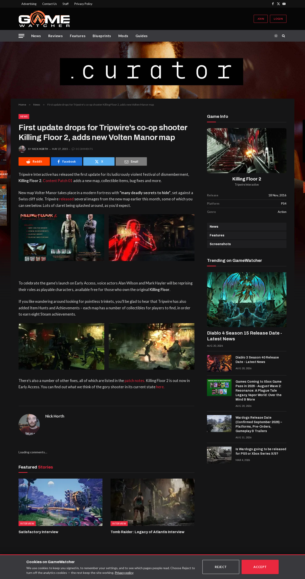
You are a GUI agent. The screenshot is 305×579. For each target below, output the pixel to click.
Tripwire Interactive (247, 184)
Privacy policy (124, 573)
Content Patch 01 (58, 180)
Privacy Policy (83, 4)
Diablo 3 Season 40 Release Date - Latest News (257, 360)
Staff (66, 4)
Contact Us (49, 4)
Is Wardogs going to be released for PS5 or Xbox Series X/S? (261, 451)
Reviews (55, 36)
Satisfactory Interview (38, 532)
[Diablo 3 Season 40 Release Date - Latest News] (219, 363)
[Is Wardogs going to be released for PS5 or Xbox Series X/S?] (219, 455)
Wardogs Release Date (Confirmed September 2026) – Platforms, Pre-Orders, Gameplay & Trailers (259, 424)
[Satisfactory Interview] (60, 502)
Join (260, 18)
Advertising (28, 4)
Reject (221, 567)
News (36, 36)
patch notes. (135, 380)
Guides (142, 36)
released (66, 199)
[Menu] (21, 36)
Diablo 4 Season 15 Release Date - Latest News (244, 336)
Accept (260, 567)
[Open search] (284, 35)
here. (160, 387)
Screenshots (220, 244)
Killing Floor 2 (246, 179)
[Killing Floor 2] (246, 150)
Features (78, 36)
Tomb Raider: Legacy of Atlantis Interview (147, 532)
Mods (123, 36)
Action (282, 212)
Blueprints (102, 36)
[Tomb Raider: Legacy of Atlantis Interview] (152, 502)
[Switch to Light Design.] (276, 36)
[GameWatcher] (44, 18)
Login (278, 18)
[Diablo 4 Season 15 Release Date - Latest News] (246, 299)
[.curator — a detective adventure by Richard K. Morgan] (152, 70)
